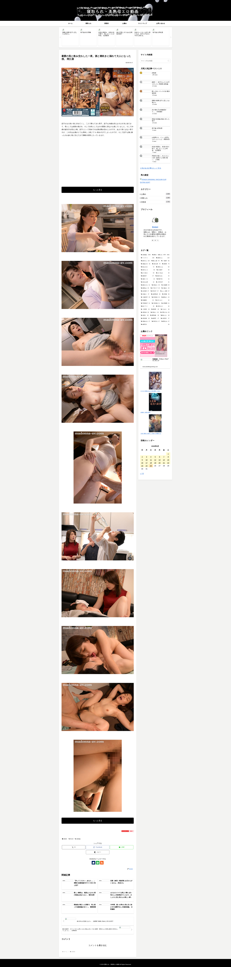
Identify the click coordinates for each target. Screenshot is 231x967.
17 (146, 463)
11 (151, 460)
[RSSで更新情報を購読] (102, 862)
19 (155, 463)
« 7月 (142, 474)
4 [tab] (118, 49)
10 (146, 460)
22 (168, 463)
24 (146, 466)
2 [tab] (113, 49)
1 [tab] (110, 49)
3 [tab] (115, 49)
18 (151, 463)
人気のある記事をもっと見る (150, 168)
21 (164, 463)
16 (142, 463)
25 (151, 466)
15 (168, 460)
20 (159, 463)
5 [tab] (121, 49)
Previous (60, 37)
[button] (97, 852)
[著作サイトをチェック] (93, 862)
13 (159, 460)
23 (142, 466)
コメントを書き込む (97, 945)
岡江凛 (71, 839)
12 (155, 460)
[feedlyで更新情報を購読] (97, 862)
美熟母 (65, 839)
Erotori (155, 227)
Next (171, 37)
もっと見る (97, 190)
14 (164, 460)
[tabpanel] (70, 37)
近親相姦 (78, 839)
